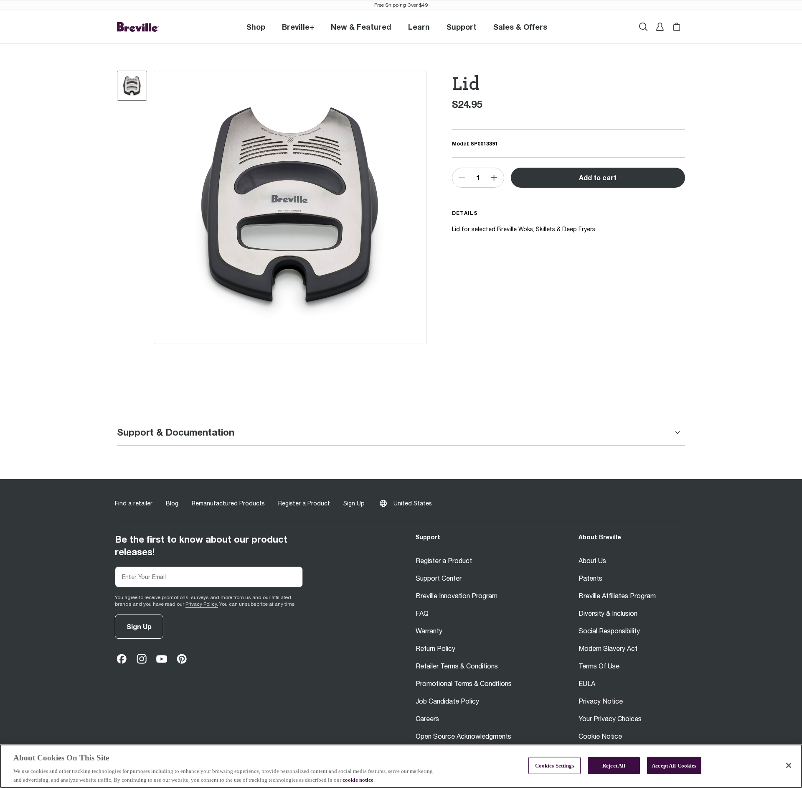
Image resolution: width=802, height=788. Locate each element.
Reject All (613, 765)
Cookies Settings (554, 765)
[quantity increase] (493, 177)
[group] (132, 86)
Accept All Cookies (674, 765)
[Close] (788, 765)
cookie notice (358, 779)
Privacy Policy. (201, 604)
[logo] (138, 27)
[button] (298, 26)
